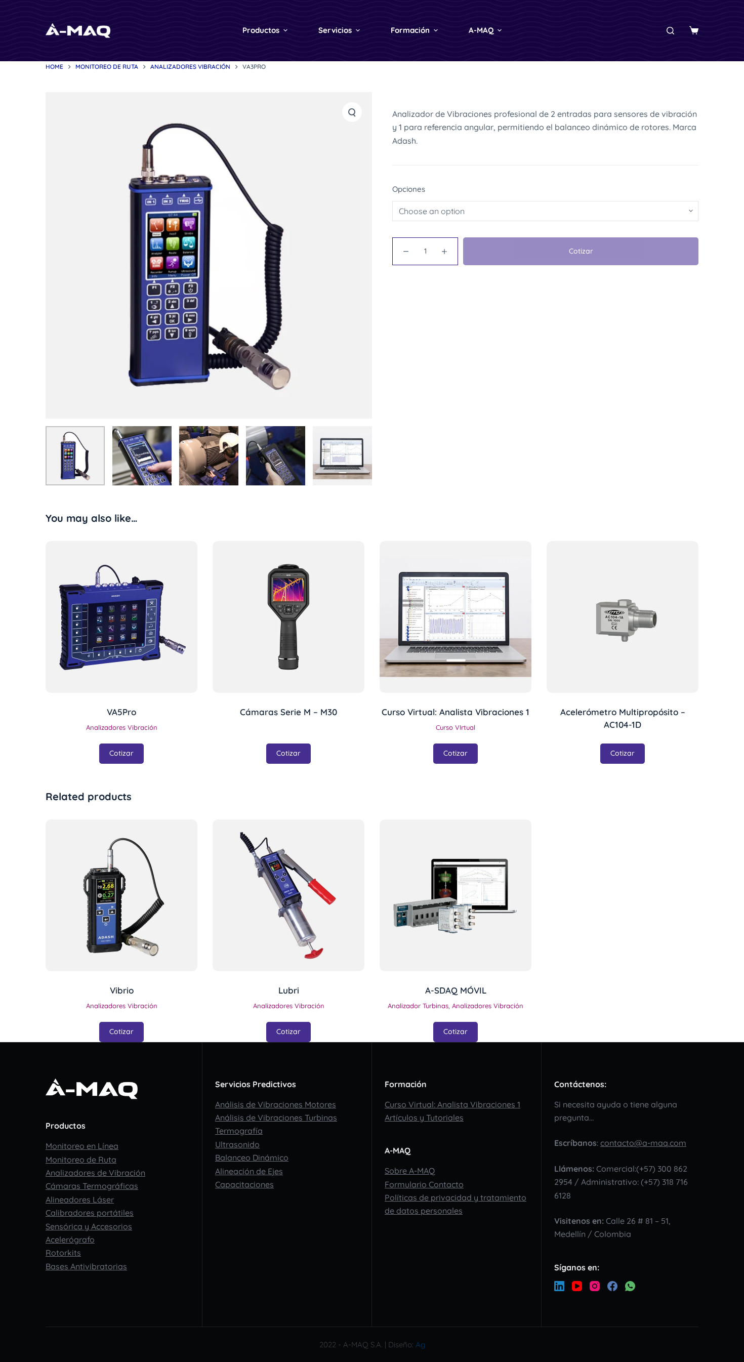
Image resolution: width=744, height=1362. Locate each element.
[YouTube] (577, 1286)
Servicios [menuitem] (335, 30)
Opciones (408, 189)
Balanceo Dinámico (251, 1157)
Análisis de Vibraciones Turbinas (276, 1117)
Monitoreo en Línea (82, 1146)
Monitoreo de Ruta (81, 1159)
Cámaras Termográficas (92, 1186)
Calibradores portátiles (90, 1213)
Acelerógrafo (70, 1239)
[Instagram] (595, 1286)
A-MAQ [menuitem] (481, 30)
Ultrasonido (237, 1144)
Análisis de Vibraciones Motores (275, 1104)
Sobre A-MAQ (410, 1171)
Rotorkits (63, 1253)
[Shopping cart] (693, 30)
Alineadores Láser (80, 1199)
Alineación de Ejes (249, 1171)
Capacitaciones (244, 1184)
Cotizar (581, 251)
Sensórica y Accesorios (89, 1226)
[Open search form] (670, 30)
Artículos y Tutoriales (424, 1117)
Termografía (239, 1131)
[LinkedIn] (559, 1286)
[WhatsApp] (630, 1286)
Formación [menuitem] (410, 30)
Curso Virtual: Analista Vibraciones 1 (452, 1104)
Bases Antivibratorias (86, 1266)
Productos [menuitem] (260, 30)
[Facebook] (612, 1286)
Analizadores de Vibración (95, 1173)
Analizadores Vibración (121, 727)
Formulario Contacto (424, 1184)
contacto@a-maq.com (643, 1143)
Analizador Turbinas (418, 1006)
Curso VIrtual (455, 727)
